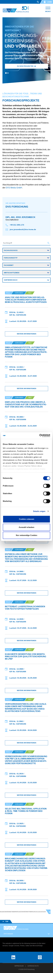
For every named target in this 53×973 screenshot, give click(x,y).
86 (9, 912)
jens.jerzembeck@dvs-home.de (22, 229)
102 (39, 912)
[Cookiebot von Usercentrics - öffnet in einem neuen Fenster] (39, 435)
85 (8, 912)
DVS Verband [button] (8, 934)
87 (11, 912)
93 (21, 912)
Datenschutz (33, 966)
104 (44, 912)
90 (16, 912)
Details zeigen (39, 511)
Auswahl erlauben (26, 527)
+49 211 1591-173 (16, 225)
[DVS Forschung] (15, 9)
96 (27, 912)
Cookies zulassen (26, 519)
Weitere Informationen (26, 334)
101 (36, 912)
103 (42, 912)
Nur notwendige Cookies (26, 535)
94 (23, 912)
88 (13, 912)
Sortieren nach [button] (10, 280)
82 (2, 912)
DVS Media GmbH (13, 188)
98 (30, 912)
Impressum (19, 966)
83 (4, 912)
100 (34, 912)
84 (6, 912)
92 (20, 912)
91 (18, 912)
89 (15, 912)
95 (25, 912)
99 (32, 912)
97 (28, 912)
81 (1, 912)
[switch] (46, 486)
